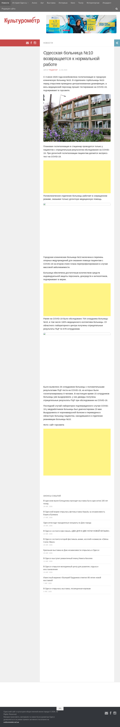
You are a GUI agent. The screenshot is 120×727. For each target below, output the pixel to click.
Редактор (53, 70)
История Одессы (19, 3)
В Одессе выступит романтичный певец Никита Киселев (67, 558)
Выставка (51, 3)
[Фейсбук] (31, 42)
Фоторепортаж (93, 3)
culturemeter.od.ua (11, 722)
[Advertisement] (77, 176)
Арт (42, 3)
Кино (73, 3)
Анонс (34, 3)
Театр (80, 3)
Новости (5, 3)
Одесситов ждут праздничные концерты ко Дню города (67, 523)
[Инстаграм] (35, 42)
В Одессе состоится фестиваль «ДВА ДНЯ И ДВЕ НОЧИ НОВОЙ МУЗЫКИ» (76, 531)
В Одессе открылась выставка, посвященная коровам (67, 589)
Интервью (63, 3)
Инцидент (107, 3)
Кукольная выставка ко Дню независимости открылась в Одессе (71, 550)
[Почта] (27, 42)
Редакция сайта (8, 9)
